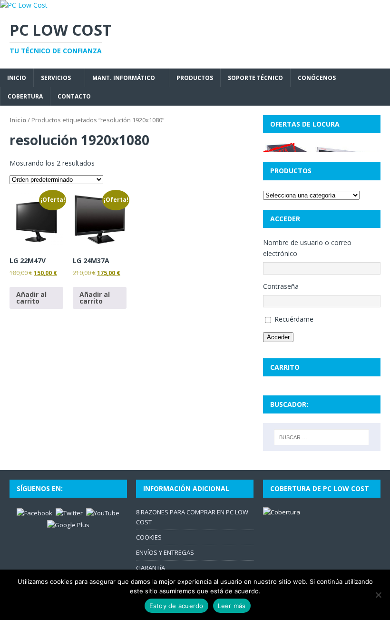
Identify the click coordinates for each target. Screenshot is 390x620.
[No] (378, 595)
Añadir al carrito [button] (31, 297)
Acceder (278, 337)
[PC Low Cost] (24, 5)
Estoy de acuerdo (176, 606)
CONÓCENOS (317, 78)
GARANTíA (150, 567)
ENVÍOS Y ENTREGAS (165, 552)
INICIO (16, 78)
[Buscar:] (321, 437)
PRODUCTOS (194, 78)
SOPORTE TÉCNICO (255, 78)
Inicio (18, 120)
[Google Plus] (68, 524)
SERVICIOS (56, 78)
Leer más (232, 606)
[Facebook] (34, 512)
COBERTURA (25, 96)
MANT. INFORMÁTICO (123, 78)
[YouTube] (102, 512)
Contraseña (281, 286)
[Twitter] (69, 512)
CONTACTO (74, 96)
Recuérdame (293, 319)
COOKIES (149, 537)
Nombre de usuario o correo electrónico (307, 247)
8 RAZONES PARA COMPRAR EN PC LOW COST (192, 517)
